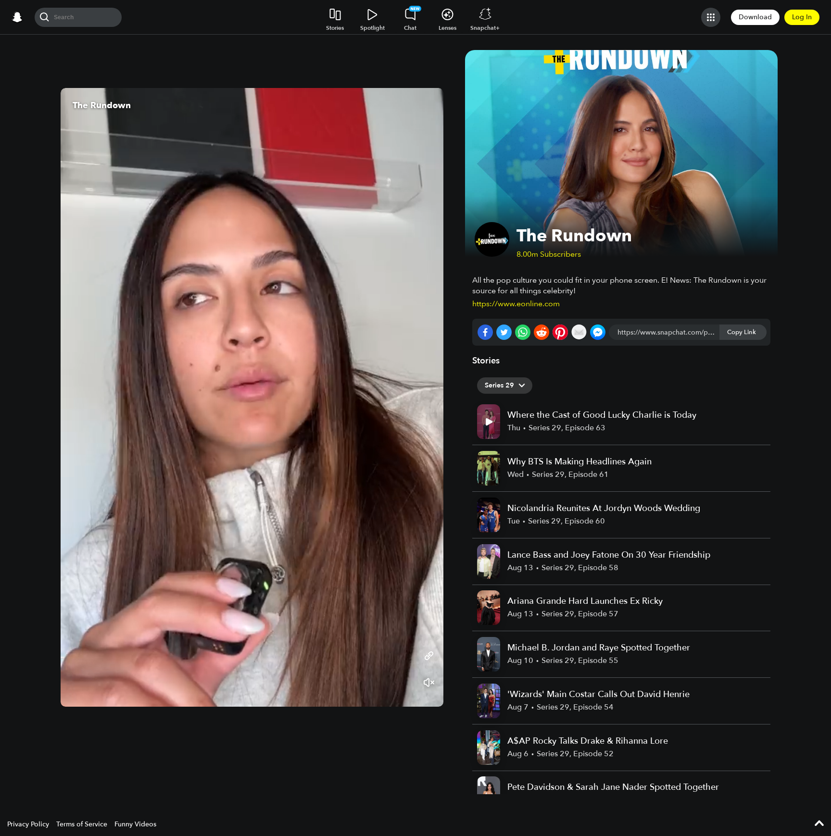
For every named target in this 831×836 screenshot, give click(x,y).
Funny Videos (135, 824)
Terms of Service (81, 824)
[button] (426, 397)
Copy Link (741, 332)
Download (755, 17)
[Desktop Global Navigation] (17, 17)
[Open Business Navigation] (710, 17)
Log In (802, 17)
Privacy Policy (28, 824)
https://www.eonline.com (516, 304)
